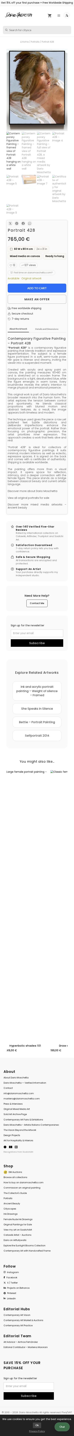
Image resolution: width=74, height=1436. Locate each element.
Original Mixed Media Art (17, 1109)
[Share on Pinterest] (16, 223)
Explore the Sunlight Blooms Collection (24, 1245)
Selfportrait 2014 (37, 736)
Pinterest (11, 1293)
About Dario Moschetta (16, 1077)
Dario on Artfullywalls (15, 1240)
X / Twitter (12, 1282)
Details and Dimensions (46, 329)
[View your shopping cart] (50, 15)
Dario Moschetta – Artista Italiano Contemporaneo (31, 1124)
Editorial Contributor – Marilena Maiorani (26, 1347)
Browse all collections (15, 1177)
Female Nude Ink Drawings (18, 1219)
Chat (62, 1426)
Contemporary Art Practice (18, 1325)
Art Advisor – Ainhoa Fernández (21, 1341)
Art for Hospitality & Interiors (18, 1140)
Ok (37, 1425)
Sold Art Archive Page (15, 1114)
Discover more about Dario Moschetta (32, 491)
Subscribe (37, 643)
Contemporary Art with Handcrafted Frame (27, 1250)
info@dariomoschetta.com (19, 1093)
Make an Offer (37, 299)
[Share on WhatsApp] (29, 223)
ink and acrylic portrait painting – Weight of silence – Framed (37, 691)
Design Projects (12, 1135)
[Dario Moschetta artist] (19, 15)
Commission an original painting (22, 1187)
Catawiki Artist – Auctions (17, 1234)
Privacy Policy (37, 1431)
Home (25, 41)
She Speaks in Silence (37, 709)
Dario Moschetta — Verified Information (25, 1082)
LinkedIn (11, 1298)
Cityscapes (10, 1208)
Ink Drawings (11, 1213)
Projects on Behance (18, 1287)
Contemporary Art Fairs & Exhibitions (23, 1119)
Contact (8, 1088)
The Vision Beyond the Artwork (20, 1130)
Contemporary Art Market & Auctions (23, 1320)
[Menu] (60, 15)
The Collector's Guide (15, 1193)
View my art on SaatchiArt (18, 1229)
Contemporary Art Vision (17, 1315)
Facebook (11, 1277)
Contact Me (37, 603)
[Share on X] (10, 223)
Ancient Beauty (12, 1203)
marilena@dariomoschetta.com (22, 1098)
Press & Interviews (13, 1103)
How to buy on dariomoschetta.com (23, 1182)
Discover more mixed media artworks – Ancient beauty (37, 506)
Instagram (13, 1272)
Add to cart (37, 288)
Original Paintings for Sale (18, 1224)
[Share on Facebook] (23, 223)
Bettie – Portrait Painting (37, 722)
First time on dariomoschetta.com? (33, 272)
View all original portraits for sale (28, 498)
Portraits (35, 41)
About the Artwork (18, 328)
